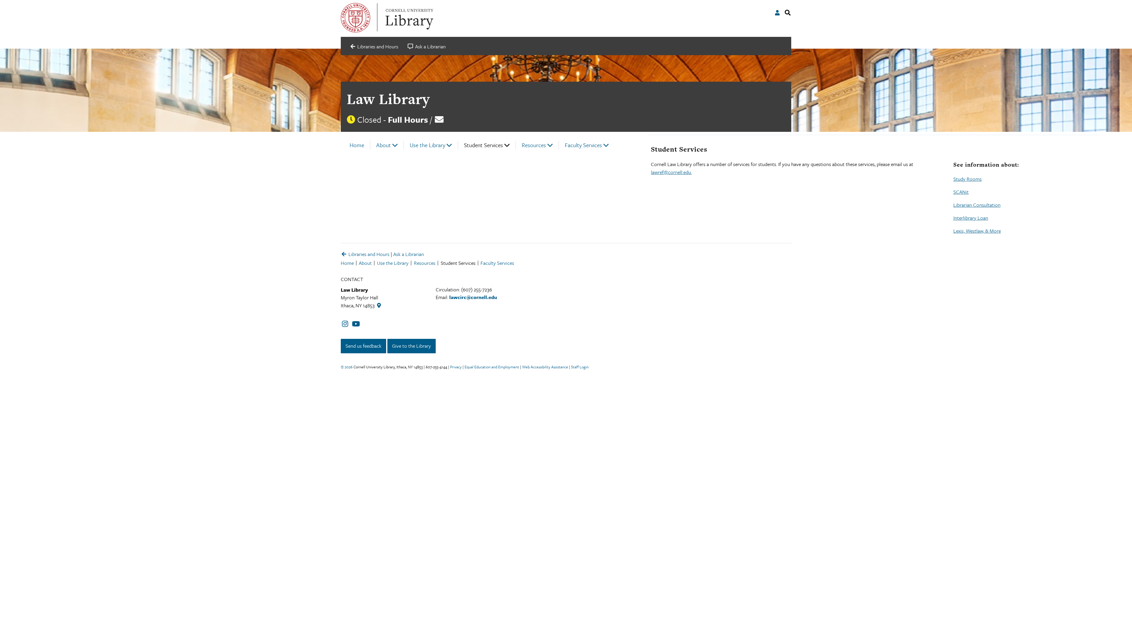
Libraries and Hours (368, 254)
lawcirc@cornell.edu (473, 297)
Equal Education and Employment (492, 367)
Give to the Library (411, 345)
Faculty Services (583, 145)
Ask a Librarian (408, 254)
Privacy (456, 367)
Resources (534, 145)
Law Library (388, 99)
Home (357, 145)
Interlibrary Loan (970, 217)
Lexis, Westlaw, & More (977, 230)
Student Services (483, 145)
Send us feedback (363, 345)
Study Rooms (967, 179)
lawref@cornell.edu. (671, 172)
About (383, 145)
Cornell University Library (408, 17)
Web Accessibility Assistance (545, 367)
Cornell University (355, 17)
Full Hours (408, 119)
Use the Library (427, 145)
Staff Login (580, 367)
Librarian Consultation (977, 204)
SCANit (961, 192)
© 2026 (347, 367)
